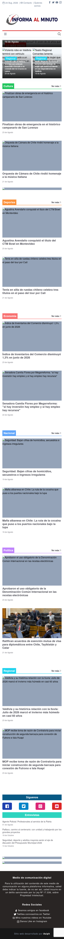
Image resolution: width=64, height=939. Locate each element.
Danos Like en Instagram (33, 921)
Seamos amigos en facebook (33, 910)
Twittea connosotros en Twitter (33, 914)
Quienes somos (38, 4)
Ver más (55, 86)
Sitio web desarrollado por (32, 933)
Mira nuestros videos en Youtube (33, 917)
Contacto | (27, 4)
